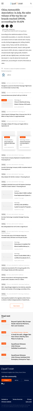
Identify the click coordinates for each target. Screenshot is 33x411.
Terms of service (17, 399)
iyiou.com (29, 402)
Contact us (4, 399)
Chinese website (6, 402)
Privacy (29, 399)
